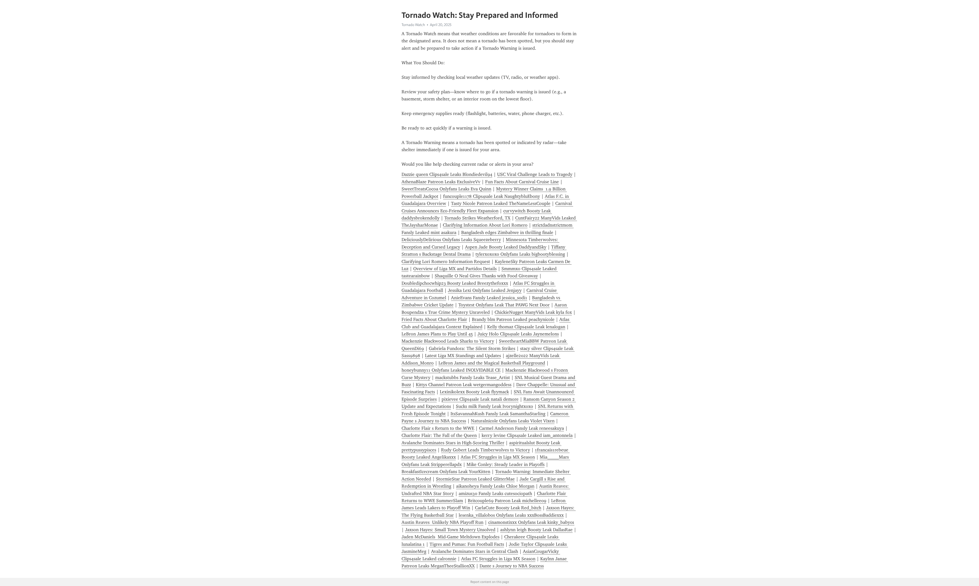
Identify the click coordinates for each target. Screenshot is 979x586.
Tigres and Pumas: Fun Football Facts (467, 544)
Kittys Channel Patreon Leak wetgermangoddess (463, 384)
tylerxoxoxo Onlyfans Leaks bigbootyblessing (520, 254)
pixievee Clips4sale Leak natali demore (480, 399)
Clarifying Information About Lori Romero (485, 225)
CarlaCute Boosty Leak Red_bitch (508, 508)
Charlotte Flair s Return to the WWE (438, 428)
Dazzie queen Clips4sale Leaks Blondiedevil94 (447, 174)
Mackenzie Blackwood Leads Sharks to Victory (448, 341)
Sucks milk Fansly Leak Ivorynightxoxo (494, 406)
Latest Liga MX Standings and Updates (463, 355)
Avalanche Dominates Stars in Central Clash (474, 551)
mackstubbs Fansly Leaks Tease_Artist (472, 377)
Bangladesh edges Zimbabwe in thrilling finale (507, 232)
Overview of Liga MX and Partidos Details (455, 268)
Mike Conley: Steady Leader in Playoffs (506, 464)
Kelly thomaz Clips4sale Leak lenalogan (526, 327)
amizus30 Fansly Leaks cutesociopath (495, 493)
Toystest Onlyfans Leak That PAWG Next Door (504, 305)
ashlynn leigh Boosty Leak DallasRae (536, 529)
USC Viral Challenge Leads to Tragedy (534, 174)
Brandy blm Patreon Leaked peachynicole (513, 319)
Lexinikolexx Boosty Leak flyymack (474, 392)
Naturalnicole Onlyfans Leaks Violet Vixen (513, 421)
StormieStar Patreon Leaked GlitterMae (475, 479)
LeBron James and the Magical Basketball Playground (492, 363)
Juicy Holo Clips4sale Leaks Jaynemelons (518, 334)
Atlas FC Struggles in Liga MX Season (498, 457)
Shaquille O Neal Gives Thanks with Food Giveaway (486, 276)
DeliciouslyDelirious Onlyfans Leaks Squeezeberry (451, 239)
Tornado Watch (413, 24)
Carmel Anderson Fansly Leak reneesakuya (521, 428)
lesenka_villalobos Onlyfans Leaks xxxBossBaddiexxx (511, 515)
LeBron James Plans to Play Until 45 (437, 334)
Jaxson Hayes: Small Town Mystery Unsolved (450, 529)
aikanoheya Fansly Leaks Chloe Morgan (495, 486)
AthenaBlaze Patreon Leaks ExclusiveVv (441, 182)
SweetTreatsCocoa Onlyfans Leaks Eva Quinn (446, 189)
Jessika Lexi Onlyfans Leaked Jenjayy (485, 290)
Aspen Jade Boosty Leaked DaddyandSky (505, 247)
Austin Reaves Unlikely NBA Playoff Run (442, 522)
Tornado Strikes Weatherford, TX (477, 218)
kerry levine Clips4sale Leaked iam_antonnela (527, 435)
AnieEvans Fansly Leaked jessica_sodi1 (489, 298)
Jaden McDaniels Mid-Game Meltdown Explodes (450, 537)
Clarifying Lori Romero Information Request (446, 261)
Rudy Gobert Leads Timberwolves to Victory (485, 450)
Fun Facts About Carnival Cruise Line (522, 182)
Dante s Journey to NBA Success (512, 566)
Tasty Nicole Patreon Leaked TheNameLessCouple (500, 203)
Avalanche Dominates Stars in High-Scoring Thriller (453, 443)
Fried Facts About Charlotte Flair (434, 319)
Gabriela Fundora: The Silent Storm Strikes (472, 348)
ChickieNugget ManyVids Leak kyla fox (533, 312)
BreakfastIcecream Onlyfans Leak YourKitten (446, 471)
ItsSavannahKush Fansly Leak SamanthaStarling (497, 413)
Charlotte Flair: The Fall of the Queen (439, 435)
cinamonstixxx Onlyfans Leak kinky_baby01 (531, 522)
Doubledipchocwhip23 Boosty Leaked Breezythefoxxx (455, 283)
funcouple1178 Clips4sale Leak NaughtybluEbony (491, 196)
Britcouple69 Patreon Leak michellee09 (507, 500)
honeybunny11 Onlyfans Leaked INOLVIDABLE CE (451, 370)
